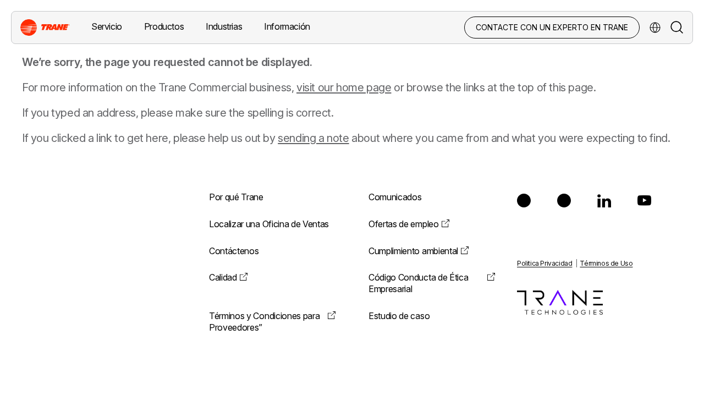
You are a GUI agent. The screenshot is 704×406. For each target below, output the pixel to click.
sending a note (313, 138)
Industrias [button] (224, 26)
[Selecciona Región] (655, 27)
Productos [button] (164, 26)
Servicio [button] (106, 26)
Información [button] (287, 26)
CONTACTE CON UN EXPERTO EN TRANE (552, 27)
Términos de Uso (606, 263)
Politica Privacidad (544, 263)
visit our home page (343, 87)
